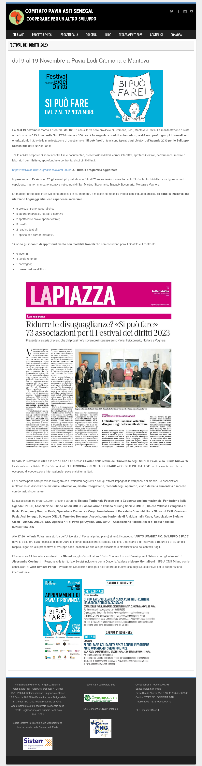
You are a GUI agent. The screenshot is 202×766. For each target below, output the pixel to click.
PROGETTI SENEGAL (42, 35)
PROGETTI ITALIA (69, 35)
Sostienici (156, 35)
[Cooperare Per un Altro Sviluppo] (52, 24)
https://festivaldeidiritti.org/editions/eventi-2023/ (41, 170)
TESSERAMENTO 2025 (130, 35)
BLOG (108, 35)
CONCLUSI (91, 35)
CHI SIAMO (18, 35)
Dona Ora (176, 35)
